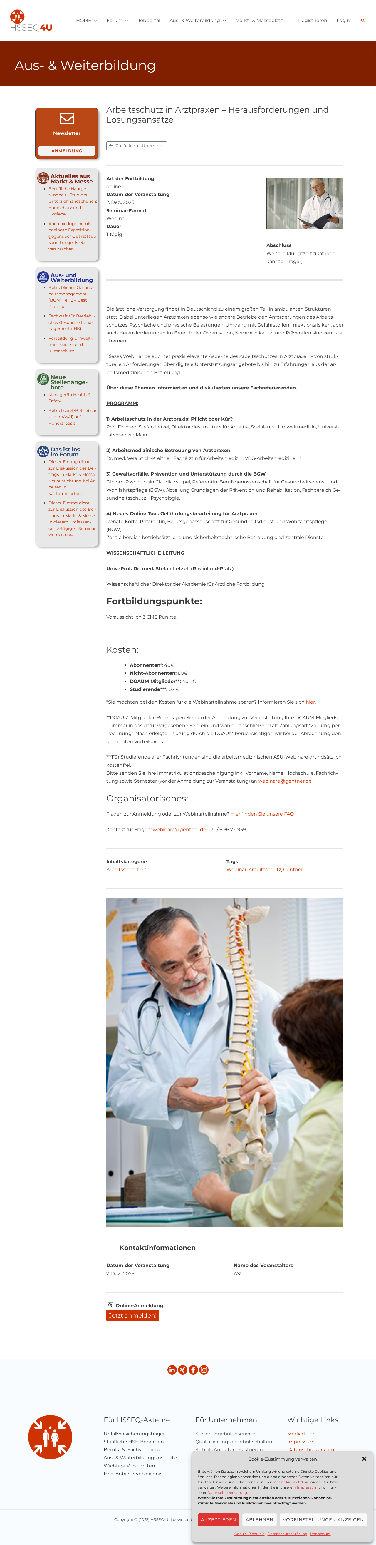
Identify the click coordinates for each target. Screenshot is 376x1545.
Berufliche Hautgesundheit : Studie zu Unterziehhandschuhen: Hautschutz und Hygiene (72, 201)
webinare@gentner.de (285, 781)
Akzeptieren (218, 1519)
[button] (364, 1459)
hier (310, 702)
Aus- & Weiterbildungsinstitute (140, 1457)
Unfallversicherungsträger (134, 1434)
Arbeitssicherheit (126, 869)
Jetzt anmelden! (133, 1315)
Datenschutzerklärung (227, 1492)
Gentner (293, 869)
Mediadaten (301, 1434)
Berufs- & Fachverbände (133, 1449)
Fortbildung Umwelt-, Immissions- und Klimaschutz (70, 345)
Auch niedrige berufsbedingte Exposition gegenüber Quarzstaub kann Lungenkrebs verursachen (72, 236)
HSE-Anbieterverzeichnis (133, 1474)
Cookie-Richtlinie (294, 1482)
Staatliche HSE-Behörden (134, 1441)
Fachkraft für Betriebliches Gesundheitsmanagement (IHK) (71, 322)
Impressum (307, 1487)
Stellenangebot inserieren (226, 1434)
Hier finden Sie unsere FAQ (262, 814)
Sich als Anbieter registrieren (229, 1449)
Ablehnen (259, 1519)
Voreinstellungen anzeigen (323, 1519)
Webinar (236, 869)
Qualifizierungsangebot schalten (233, 1441)
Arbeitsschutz (265, 869)
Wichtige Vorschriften (129, 1466)
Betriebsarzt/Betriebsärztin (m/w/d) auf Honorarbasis (72, 417)
